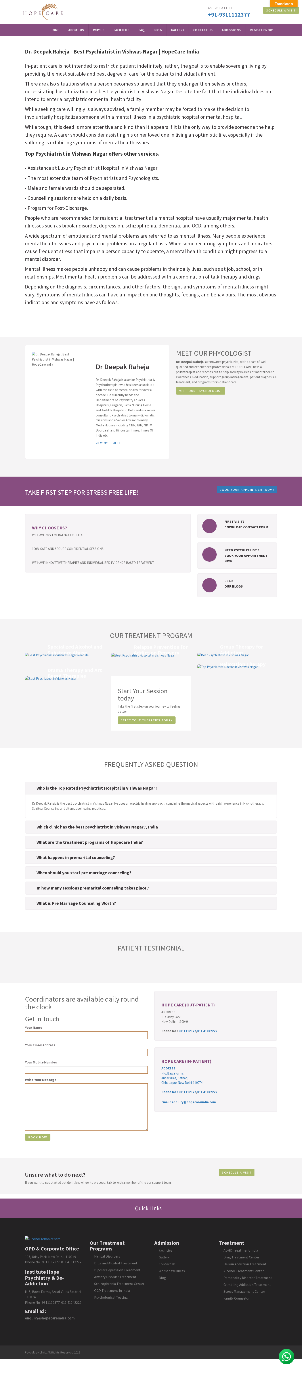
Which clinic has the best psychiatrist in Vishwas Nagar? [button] (91, 827)
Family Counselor (237, 1298)
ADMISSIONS (231, 30)
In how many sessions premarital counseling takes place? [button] (92, 888)
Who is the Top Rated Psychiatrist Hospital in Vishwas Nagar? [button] (96, 788)
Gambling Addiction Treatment (247, 1284)
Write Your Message (40, 1079)
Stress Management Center (244, 1291)
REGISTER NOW (261, 30)
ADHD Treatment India (241, 1250)
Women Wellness (172, 1271)
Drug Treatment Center (241, 1257)
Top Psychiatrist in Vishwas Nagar (66, 153)
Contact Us (203, 30)
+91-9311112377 (229, 14)
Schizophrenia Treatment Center (119, 1283)
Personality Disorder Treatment (248, 1277)
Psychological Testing (111, 1297)
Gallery (177, 30)
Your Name (33, 1027)
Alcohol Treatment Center (244, 1271)
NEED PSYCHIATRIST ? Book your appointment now (246, 555)
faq (142, 30)
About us (76, 30)
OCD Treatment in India (112, 1290)
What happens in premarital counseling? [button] (75, 857)
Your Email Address (40, 1045)
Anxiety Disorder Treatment (115, 1277)
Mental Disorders (107, 1256)
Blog (158, 30)
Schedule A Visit (281, 10)
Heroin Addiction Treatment (245, 1264)
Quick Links (149, 1208)
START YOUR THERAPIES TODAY (147, 720)
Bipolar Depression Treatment (117, 1270)
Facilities (122, 30)
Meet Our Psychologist (200, 391)
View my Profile (108, 443)
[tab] (151, 788)
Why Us (99, 30)
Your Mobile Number (41, 1062)
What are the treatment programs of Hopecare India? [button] (89, 842)
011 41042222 (207, 1031)
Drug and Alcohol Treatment (116, 1263)
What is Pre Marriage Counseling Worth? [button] (76, 903)
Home (54, 30)
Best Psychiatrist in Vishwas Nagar (115, 51)
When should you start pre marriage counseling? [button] (83, 872)
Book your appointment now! (247, 490)
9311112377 (187, 1031)
